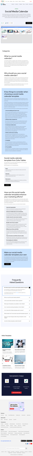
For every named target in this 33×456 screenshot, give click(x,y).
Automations (23, 415)
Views (6, 415)
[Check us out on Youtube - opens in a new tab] (31, 443)
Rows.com (19, 425)
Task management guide (14, 434)
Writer (14, 1)
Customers (26, 4)
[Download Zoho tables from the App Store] (23, 441)
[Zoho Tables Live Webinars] (16, 406)
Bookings (11, 1)
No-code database (3, 436)
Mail (6, 1)
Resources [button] (30, 4)
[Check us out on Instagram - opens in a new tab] (29, 443)
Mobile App (28, 415)
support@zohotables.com (6, 440)
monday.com (3, 425)
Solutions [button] (16, 4)
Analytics (19, 1)
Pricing (24, 4)
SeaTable (24, 425)
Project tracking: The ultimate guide (23, 431)
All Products (23, 1)
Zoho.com (3, 1)
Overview (2, 415)
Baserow (11, 425)
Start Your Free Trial (16, 392)
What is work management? (13, 431)
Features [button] (13, 4)
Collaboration (18, 415)
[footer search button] (26, 448)
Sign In (31, 1)
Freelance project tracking (5, 434)
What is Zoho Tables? (4, 431)
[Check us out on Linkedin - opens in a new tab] (27, 443)
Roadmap (10, 419)
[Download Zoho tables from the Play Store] (29, 441)
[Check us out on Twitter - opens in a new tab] (26, 443)
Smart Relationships (11, 415)
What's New (6, 419)
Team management (22, 434)
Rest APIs (15, 419)
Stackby (7, 425)
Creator (8, 1)
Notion (15, 425)
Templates (20, 4)
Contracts (16, 1)
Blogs (2, 419)
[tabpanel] (16, 34)
